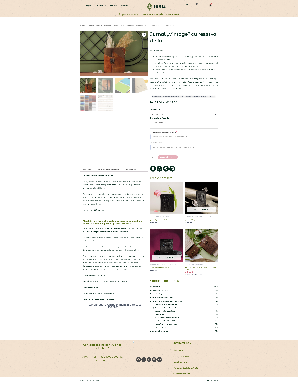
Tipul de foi (155, 109)
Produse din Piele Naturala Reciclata (108, 25)
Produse (99, 5)
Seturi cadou (160, 327)
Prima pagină (86, 25)
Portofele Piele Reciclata (166, 324)
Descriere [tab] (86, 169)
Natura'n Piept (156, 294)
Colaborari (155, 286)
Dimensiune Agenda (159, 118)
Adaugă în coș (167, 157)
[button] (197, 4)
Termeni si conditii (181, 374)
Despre (113, 5)
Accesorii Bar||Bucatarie (166, 304)
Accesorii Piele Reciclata (166, 308)
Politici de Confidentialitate (185, 368)
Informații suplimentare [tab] (108, 169)
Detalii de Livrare (181, 362)
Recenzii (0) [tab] (131, 169)
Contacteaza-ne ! (181, 356)
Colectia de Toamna (159, 290)
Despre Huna (179, 350)
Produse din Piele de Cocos (162, 297)
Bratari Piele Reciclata (165, 311)
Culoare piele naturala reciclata (167, 132)
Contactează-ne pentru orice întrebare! (102, 346)
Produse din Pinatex (159, 331)
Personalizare (156, 143)
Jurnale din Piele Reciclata (137, 25)
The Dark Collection (166, 321)
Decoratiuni (160, 314)
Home (88, 5)
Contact (124, 5)
